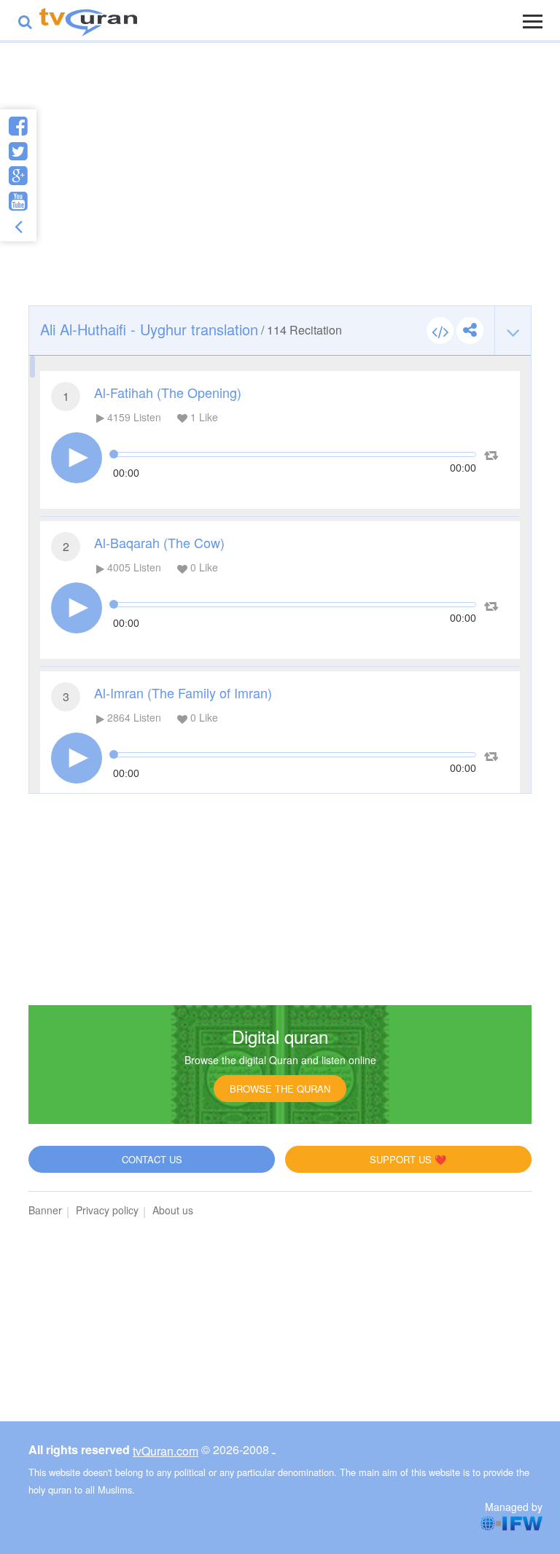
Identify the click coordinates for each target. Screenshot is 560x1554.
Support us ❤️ (408, 1159)
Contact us (152, 1159)
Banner (45, 1210)
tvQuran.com (165, 1450)
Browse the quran (280, 1089)
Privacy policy (107, 1210)
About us (172, 1210)
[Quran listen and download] (88, 20)
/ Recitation (191, 329)
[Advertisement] (280, 189)
